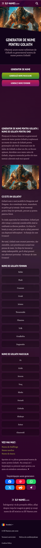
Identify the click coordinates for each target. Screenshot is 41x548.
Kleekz (20, 392)
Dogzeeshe (20, 344)
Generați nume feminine (20, 83)
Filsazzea (20, 320)
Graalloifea (20, 336)
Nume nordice (8, 450)
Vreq (20, 384)
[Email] (31, 487)
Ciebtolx (20, 408)
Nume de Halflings (10, 446)
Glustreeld (20, 432)
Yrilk (20, 328)
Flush (20, 280)
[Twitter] (10, 487)
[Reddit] (20, 487)
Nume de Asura (8, 453)
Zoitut (20, 424)
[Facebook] (10, 481)
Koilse (20, 272)
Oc (20, 360)
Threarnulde (20, 312)
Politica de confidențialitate (28, 537)
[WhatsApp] (31, 481)
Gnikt (20, 368)
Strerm (20, 376)
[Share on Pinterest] (20, 481)
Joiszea (20, 304)
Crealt (20, 296)
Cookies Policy (7, 543)
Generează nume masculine (20, 75)
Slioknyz (20, 416)
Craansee (20, 288)
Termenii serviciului (9, 537)
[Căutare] (36, 3)
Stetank (21, 400)
